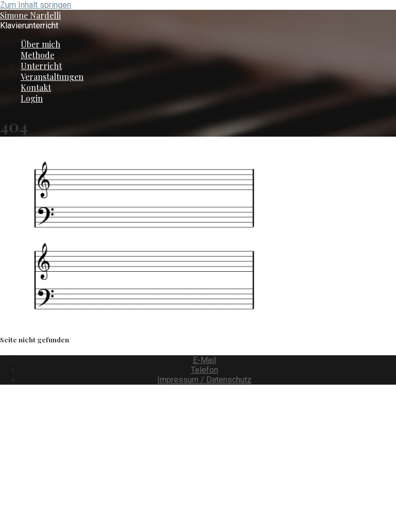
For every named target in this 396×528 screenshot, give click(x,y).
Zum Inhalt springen (35, 5)
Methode (37, 55)
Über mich (40, 44)
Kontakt (36, 87)
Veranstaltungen (52, 76)
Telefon (204, 370)
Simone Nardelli (30, 15)
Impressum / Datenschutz (204, 380)
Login (32, 98)
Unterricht (41, 65)
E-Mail (204, 360)
